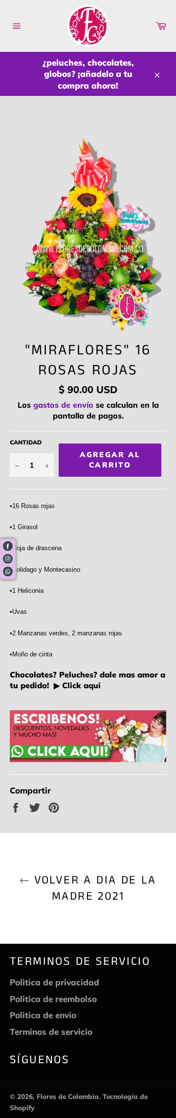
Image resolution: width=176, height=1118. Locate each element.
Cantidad (26, 442)
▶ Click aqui (76, 685)
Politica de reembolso (53, 999)
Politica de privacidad (54, 982)
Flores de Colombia (68, 1096)
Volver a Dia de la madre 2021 (92, 888)
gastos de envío (63, 405)
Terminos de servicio (51, 1031)
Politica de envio (43, 1015)
